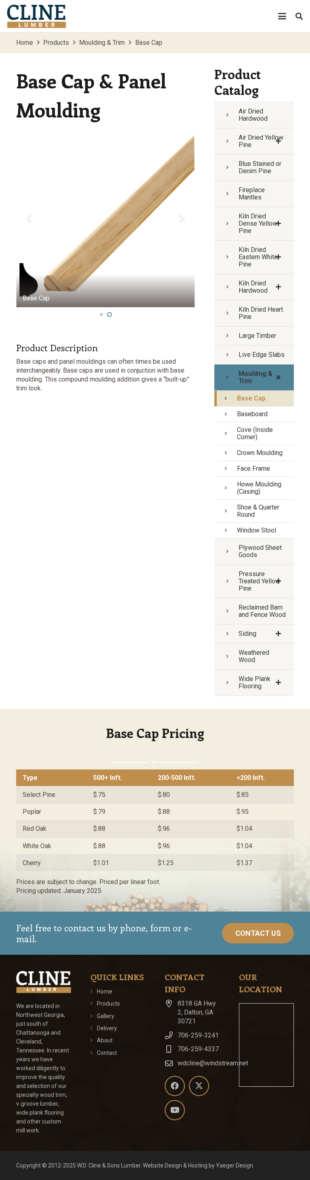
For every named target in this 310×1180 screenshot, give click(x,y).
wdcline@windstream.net (213, 1063)
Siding (247, 633)
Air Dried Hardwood (253, 114)
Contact (107, 1053)
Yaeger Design (234, 1165)
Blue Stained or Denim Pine (260, 167)
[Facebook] (175, 1086)
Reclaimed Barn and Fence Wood (262, 611)
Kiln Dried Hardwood (253, 286)
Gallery (105, 1016)
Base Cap (251, 398)
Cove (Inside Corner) (255, 433)
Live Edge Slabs (262, 354)
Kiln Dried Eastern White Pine (258, 257)
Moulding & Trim (255, 377)
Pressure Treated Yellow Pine (259, 581)
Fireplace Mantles (252, 193)
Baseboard (252, 414)
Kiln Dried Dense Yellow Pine (258, 223)
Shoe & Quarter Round (258, 510)
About (105, 1040)
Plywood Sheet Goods (260, 551)
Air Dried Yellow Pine (261, 141)
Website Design (162, 1165)
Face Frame (253, 468)
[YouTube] (175, 1110)
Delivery (107, 1028)
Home (104, 991)
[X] (199, 1086)
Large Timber (257, 336)
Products (108, 1003)
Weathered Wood (254, 656)
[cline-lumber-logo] (36, 16)
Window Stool (256, 530)
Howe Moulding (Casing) (259, 487)
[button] (282, 16)
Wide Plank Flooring (254, 682)
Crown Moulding (260, 453)
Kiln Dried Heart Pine (261, 313)
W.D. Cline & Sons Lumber (108, 1165)
